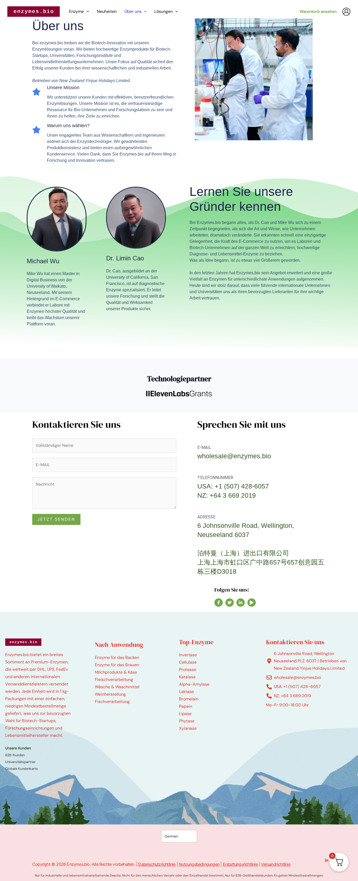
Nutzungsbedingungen (199, 864)
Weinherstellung (110, 694)
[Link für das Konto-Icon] (346, 11)
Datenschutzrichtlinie (156, 864)
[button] (86, 11)
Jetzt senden (56, 519)
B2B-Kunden (15, 755)
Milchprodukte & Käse (116, 672)
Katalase (187, 677)
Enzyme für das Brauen (117, 665)
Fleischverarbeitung (114, 679)
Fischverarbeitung (112, 701)
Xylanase (188, 728)
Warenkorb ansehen (318, 11)
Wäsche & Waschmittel (117, 687)
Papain (185, 706)
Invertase (188, 655)
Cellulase (188, 662)
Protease (187, 669)
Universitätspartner (20, 762)
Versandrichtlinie (275, 864)
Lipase (185, 713)
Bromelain (188, 699)
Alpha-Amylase (194, 684)
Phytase (186, 721)
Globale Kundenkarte (21, 768)
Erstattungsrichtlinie (240, 864)
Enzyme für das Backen (117, 657)
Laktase (186, 691)
